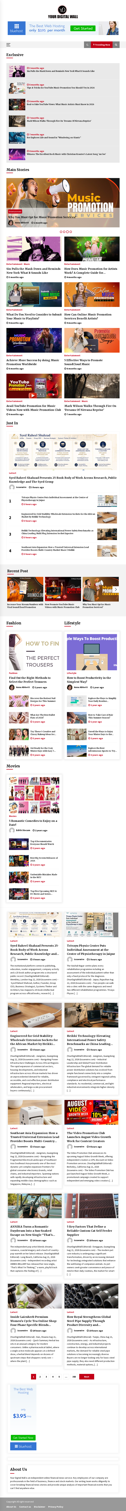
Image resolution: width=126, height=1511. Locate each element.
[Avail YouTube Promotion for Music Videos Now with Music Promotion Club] (34, 386)
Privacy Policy (55, 1506)
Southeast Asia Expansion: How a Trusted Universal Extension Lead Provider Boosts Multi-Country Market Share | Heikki (55, 548)
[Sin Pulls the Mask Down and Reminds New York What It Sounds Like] (17, 71)
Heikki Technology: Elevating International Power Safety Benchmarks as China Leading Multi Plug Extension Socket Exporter (57, 532)
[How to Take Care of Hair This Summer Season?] (77, 718)
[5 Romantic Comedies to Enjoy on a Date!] (34, 795)
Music (27, 264)
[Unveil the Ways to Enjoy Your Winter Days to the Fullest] (77, 734)
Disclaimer (39, 1506)
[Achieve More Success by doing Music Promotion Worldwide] (34, 340)
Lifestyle (72, 623)
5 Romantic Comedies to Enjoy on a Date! (33, 822)
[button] (87, 44)
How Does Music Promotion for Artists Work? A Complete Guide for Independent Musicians (90, 271)
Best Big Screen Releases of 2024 (44, 859)
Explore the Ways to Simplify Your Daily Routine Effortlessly (102, 700)
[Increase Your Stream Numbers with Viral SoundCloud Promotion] (25, 589)
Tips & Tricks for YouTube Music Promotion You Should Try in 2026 (61, 88)
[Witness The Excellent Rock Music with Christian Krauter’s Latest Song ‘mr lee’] (17, 154)
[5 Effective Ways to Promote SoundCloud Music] (92, 340)
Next (116, 589)
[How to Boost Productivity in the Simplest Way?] (92, 652)
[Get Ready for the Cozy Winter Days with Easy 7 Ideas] (19, 751)
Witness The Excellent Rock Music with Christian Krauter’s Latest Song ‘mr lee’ (66, 154)
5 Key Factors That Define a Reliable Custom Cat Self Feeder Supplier (89, 1230)
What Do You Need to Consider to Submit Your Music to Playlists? (34, 316)
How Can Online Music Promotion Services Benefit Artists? (88, 316)
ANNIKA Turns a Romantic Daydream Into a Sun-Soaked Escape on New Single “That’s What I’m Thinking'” (31, 1231)
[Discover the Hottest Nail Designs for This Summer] (19, 701)
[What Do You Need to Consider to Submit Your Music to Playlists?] (34, 294)
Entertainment (15, 211)
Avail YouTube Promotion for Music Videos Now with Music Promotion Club (33, 407)
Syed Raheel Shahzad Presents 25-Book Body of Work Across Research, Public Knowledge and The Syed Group (63, 479)
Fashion (13, 623)
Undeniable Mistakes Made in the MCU (43, 876)
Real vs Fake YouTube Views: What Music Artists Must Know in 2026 (60, 104)
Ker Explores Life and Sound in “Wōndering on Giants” (54, 137)
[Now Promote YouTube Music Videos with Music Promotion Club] (63, 589)
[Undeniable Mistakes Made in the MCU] (19, 877)
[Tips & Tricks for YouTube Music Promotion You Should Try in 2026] (17, 88)
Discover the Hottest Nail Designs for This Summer (43, 699)
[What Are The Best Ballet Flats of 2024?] (19, 718)
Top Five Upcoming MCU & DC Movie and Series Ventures (43, 892)
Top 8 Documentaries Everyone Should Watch (42, 842)
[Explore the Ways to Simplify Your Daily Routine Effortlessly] (77, 701)
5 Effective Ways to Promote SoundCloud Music (83, 362)
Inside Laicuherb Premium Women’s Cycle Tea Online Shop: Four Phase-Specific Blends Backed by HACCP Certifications (33, 1321)
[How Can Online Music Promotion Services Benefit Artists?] (92, 294)
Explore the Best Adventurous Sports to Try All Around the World (101, 749)
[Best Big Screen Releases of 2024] (19, 861)
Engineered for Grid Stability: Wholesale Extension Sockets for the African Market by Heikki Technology (58, 515)
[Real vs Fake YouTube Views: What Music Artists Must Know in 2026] (17, 104)
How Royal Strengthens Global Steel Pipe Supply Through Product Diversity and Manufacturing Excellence (89, 1321)
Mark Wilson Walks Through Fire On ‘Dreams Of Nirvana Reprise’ (59, 121)
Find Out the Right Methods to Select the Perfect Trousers (30, 679)
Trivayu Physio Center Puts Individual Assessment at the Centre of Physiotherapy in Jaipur (54, 498)
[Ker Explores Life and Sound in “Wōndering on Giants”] (17, 138)
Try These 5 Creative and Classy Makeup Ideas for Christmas (42, 733)
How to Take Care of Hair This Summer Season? (100, 716)
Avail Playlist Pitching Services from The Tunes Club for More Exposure (58, 217)
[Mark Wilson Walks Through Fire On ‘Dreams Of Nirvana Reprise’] (17, 121)
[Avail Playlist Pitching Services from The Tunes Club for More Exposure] (63, 202)
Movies (13, 766)
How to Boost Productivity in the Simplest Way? (89, 679)
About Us (11, 1506)
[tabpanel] (63, 202)
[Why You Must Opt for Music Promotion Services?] (101, 589)
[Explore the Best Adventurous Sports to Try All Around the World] (77, 751)
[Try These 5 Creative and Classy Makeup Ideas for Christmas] (19, 734)
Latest (12, 472)
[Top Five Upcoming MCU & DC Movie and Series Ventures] (19, 894)
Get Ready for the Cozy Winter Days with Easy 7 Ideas (42, 749)
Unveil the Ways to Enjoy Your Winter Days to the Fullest (100, 733)
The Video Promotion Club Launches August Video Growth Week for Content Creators (89, 1137)
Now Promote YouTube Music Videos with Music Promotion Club (62, 605)
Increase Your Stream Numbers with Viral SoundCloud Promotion (25, 605)
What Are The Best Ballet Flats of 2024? (42, 716)
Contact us (25, 1506)
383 (74, 1376)
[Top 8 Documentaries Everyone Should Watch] (19, 844)
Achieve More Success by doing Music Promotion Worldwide (32, 362)
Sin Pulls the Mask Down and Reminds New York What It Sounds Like (60, 71)
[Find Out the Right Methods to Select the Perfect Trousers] (34, 652)
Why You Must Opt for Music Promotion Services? (97, 605)
